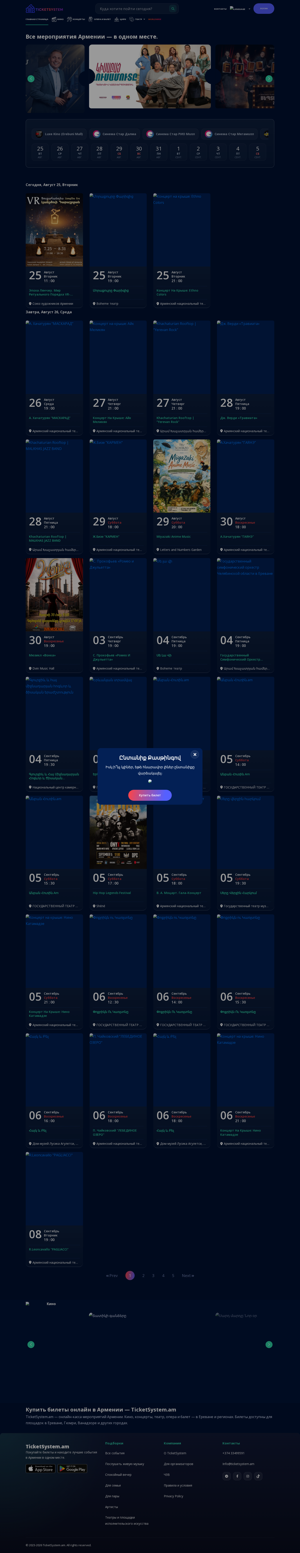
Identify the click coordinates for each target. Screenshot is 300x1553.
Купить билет (150, 795)
